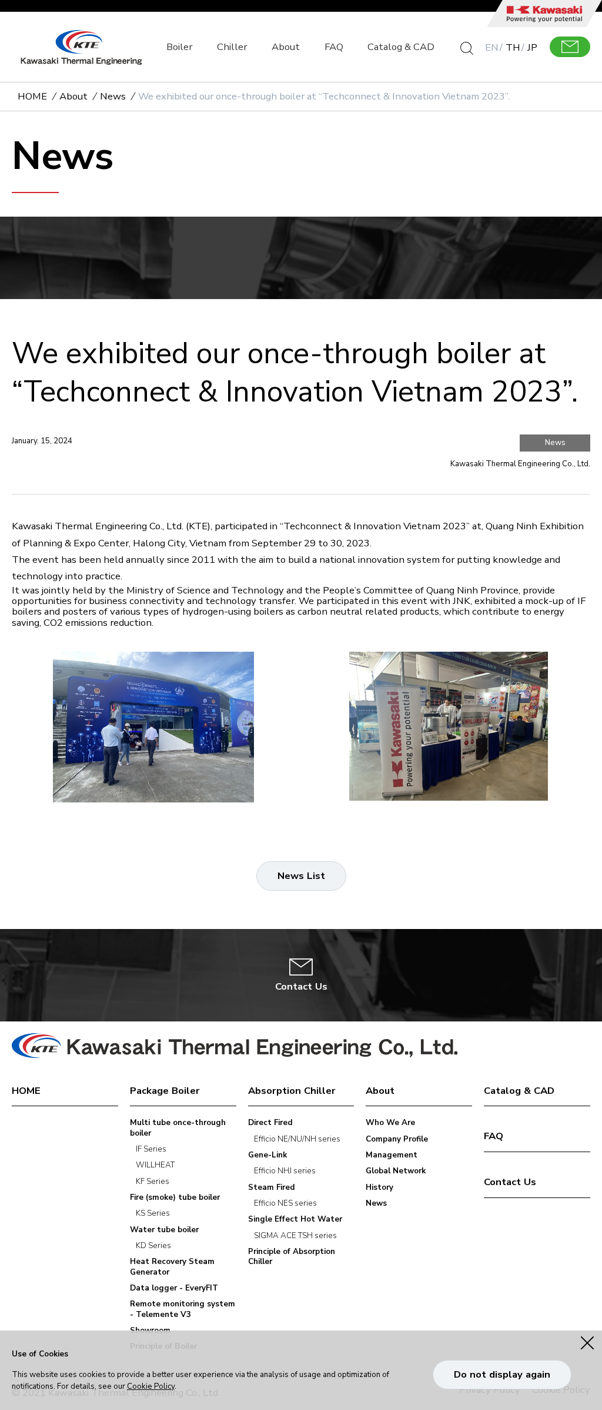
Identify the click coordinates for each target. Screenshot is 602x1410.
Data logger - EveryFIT (174, 1288)
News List (301, 876)
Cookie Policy (151, 1386)
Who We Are (390, 1123)
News (113, 96)
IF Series (151, 1149)
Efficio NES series (285, 1204)
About (286, 47)
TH (513, 47)
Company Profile (397, 1139)
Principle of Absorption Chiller (291, 1257)
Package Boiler (165, 1090)
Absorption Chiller (292, 1090)
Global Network (396, 1171)
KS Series (153, 1214)
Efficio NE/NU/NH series (297, 1139)
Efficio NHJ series (285, 1171)
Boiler (179, 47)
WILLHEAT (155, 1165)
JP (532, 47)
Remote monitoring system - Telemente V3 (182, 1309)
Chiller (232, 47)
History (379, 1188)
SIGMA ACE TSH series (295, 1236)
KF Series (152, 1182)
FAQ (334, 47)
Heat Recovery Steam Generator (172, 1267)
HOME (32, 96)
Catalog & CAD (400, 47)
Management (391, 1155)
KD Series (153, 1246)
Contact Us (510, 1182)
